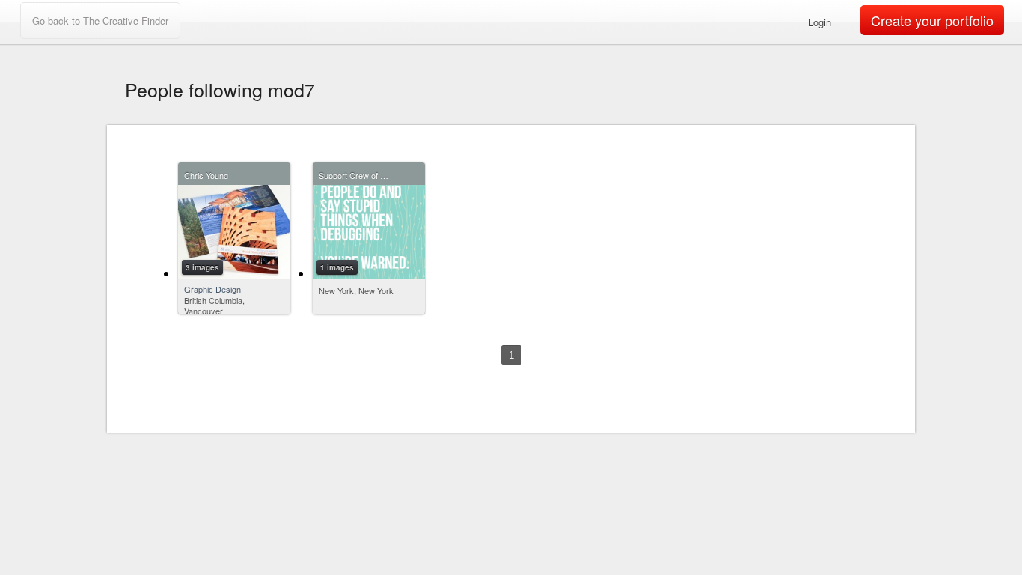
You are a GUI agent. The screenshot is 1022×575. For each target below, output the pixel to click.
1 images (337, 267)
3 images (202, 267)
